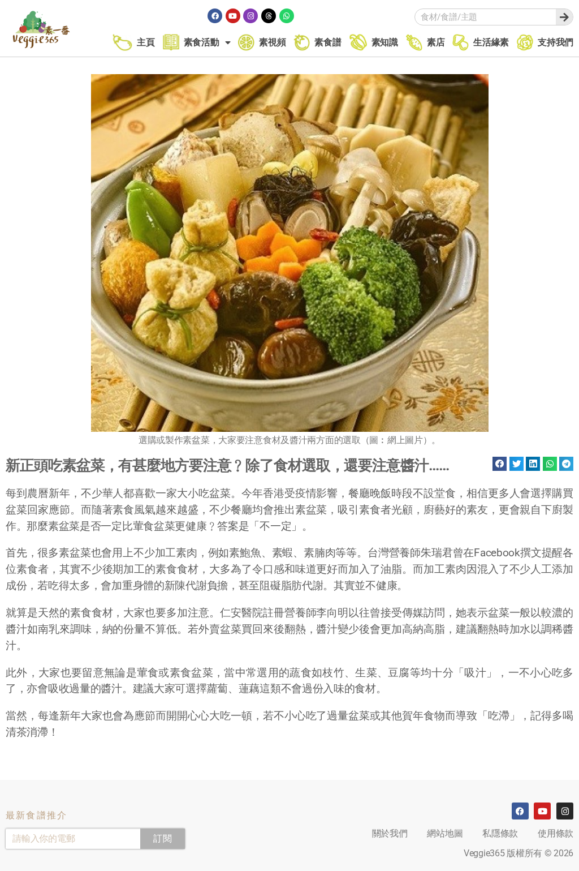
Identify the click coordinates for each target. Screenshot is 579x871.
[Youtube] (233, 15)
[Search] (564, 17)
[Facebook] (215, 15)
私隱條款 (500, 833)
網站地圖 (445, 833)
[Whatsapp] (286, 15)
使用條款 (555, 833)
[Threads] (268, 15)
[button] (499, 464)
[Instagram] (250, 15)
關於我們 (390, 833)
